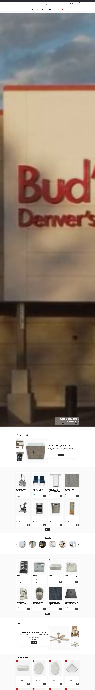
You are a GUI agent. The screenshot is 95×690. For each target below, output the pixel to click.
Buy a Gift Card (62, 0)
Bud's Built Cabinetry (49, 0)
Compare (19, 496)
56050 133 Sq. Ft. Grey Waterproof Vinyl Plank (71, 490)
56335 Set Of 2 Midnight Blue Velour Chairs (38, 490)
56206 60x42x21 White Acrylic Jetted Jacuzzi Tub (39, 677)
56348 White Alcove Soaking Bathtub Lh (54, 576)
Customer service (75, 0)
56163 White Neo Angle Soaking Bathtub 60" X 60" (71, 677)
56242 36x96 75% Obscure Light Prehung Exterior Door (71, 518)
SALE (62, 9)
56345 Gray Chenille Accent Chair (38, 603)
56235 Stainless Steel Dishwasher (54, 517)
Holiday (54, 9)
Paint (33, 9)
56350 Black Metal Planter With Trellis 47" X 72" (23, 576)
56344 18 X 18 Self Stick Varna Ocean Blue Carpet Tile (55, 603)
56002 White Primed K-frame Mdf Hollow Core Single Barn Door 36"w (55, 490)
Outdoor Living (49, 9)
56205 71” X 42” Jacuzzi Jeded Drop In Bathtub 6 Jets (55, 678)
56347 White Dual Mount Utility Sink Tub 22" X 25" (71, 576)
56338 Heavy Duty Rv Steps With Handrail (22, 490)
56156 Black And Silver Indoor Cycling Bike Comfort (21, 518)
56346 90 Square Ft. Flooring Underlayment (23, 603)
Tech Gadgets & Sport (39, 9)
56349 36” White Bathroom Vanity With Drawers (39, 576)
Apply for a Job (68, 0)
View (60, 454)
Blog (59, 9)
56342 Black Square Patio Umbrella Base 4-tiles (71, 603)
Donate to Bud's (56, 0)
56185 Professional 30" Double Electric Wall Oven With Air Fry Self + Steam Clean (39, 518)
